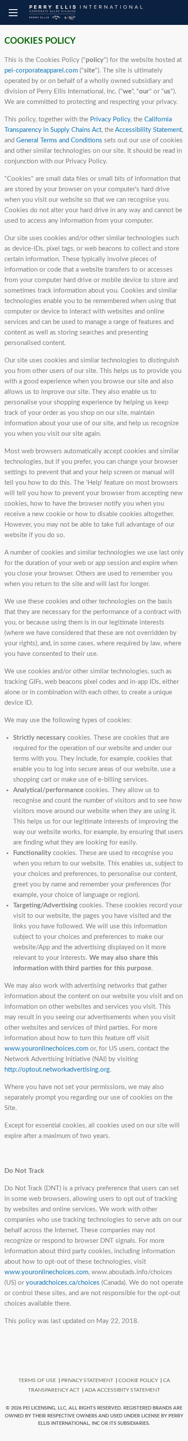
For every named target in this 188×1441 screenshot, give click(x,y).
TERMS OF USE (37, 1380)
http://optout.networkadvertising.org (57, 1069)
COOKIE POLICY (138, 1380)
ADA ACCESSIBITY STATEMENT (122, 1390)
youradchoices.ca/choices (63, 1282)
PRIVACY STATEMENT (87, 1380)
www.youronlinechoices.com (46, 1048)
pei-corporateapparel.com (41, 70)
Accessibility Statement (148, 130)
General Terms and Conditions (59, 140)
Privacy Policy (110, 119)
